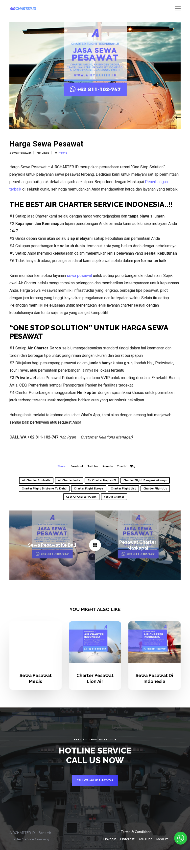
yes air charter (114, 497)
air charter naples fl (102, 480)
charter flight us (155, 488)
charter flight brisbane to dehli (44, 488)
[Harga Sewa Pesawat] (95, 545)
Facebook (77, 466)
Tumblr (121, 466)
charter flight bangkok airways (145, 480)
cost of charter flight (81, 497)
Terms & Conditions (135, 831)
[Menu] (175, 8)
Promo (62, 153)
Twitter (92, 466)
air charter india (69, 480)
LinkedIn (107, 466)
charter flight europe (88, 488)
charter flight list (123, 488)
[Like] (131, 466)
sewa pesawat (79, 275)
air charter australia (36, 480)
